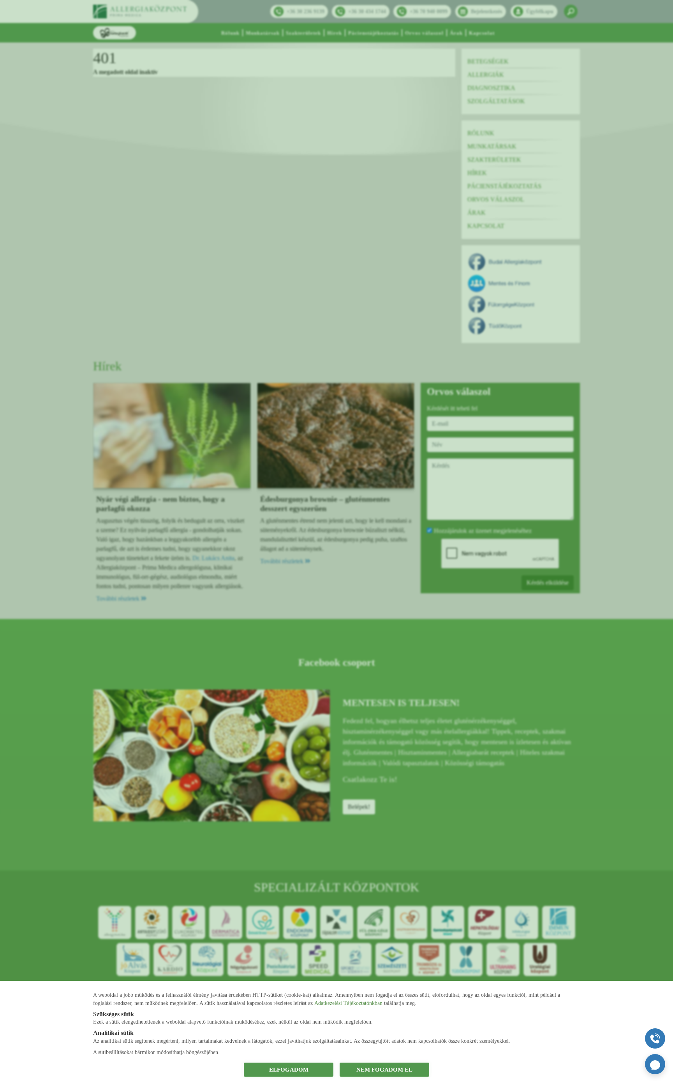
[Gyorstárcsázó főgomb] (655, 1038)
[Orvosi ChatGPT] (655, 1064)
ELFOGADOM (288, 1070)
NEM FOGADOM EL (384, 1070)
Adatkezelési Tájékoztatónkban (348, 1003)
